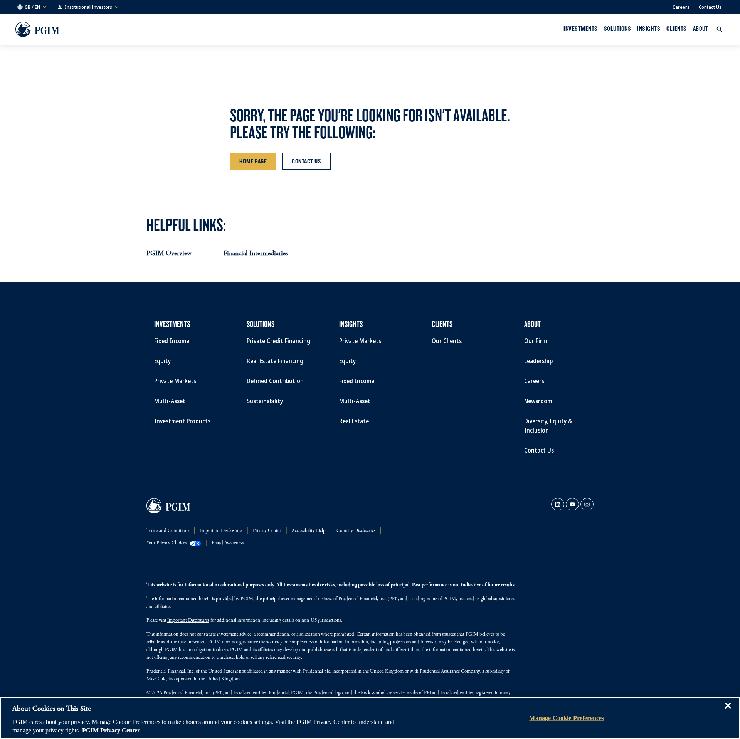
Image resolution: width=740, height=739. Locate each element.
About (700, 28)
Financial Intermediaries (256, 253)
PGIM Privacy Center (111, 730)
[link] (557, 504)
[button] (32, 7)
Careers (681, 6)
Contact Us (710, 6)
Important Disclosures (188, 620)
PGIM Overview (169, 253)
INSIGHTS (648, 28)
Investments (580, 28)
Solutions (617, 28)
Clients (676, 28)
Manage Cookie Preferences (566, 718)
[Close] (727, 711)
